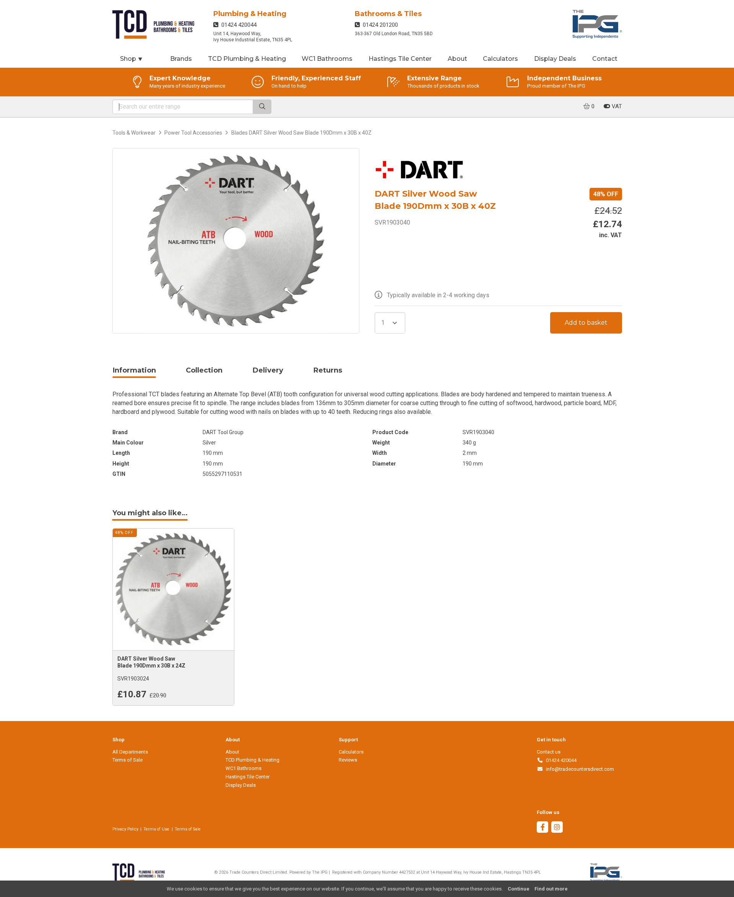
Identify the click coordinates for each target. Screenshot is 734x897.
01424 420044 (237, 24)
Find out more (551, 889)
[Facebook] (542, 828)
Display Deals (555, 58)
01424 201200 (379, 24)
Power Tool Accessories (193, 133)
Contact (604, 58)
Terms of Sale (127, 760)
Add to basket (586, 322)
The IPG (320, 872)
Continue (518, 889)
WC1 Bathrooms (327, 58)
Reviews (348, 760)
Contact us (548, 752)
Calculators (500, 58)
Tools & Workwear (134, 133)
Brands (181, 58)
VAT (616, 106)
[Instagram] (557, 828)
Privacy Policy (125, 829)
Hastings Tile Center (400, 58)
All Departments (130, 752)
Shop (131, 58)
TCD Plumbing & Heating (247, 58)
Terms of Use (156, 829)
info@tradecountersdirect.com (578, 769)
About (457, 58)
